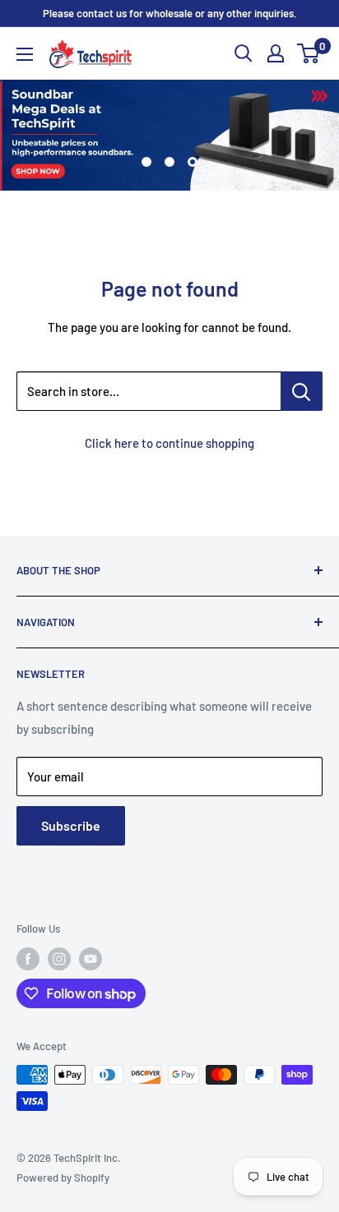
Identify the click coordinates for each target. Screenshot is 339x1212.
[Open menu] (24, 54)
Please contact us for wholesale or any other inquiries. (170, 13)
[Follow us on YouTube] (90, 958)
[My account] (275, 53)
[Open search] (244, 53)
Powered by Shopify (62, 1177)
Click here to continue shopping (169, 442)
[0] (309, 53)
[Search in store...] (302, 391)
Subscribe (70, 825)
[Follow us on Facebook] (27, 958)
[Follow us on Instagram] (59, 958)
